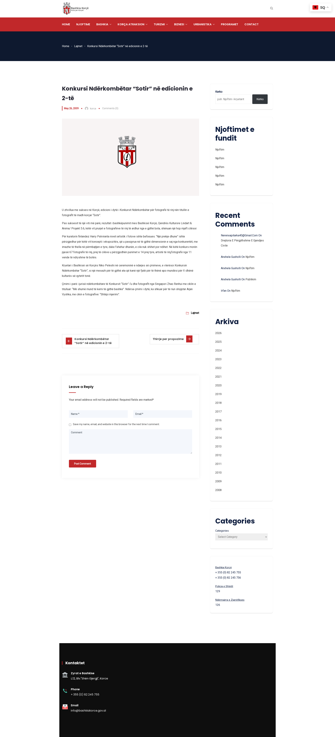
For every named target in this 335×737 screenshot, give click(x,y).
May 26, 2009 (71, 108)
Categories (222, 530)
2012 (218, 455)
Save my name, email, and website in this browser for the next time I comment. (116, 424)
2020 (218, 385)
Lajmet (78, 46)
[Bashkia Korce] (76, 9)
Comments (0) (110, 108)
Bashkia (102, 24)
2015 (218, 429)
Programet (229, 24)
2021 (218, 376)
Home (66, 24)
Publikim (250, 279)
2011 (218, 464)
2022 (218, 368)
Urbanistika (202, 24)
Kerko (218, 91)
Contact (251, 24)
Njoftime (83, 24)
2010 (218, 472)
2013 (218, 446)
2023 (218, 359)
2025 (218, 341)
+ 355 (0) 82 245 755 (85, 695)
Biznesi (179, 24)
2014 (218, 437)
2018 (218, 403)
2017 (218, 411)
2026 (218, 333)
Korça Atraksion (131, 24)
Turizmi (159, 24)
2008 (218, 490)
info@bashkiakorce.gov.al (88, 711)
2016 (218, 420)
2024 (218, 350)
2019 (218, 394)
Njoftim (219, 149)
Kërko (260, 99)
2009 (218, 481)
